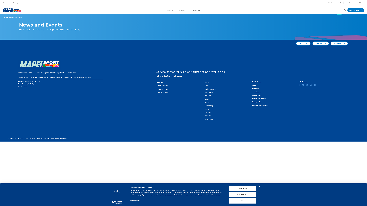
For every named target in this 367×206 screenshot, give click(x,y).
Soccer (207, 86)
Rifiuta (243, 201)
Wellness (208, 116)
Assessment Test (162, 89)
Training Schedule (162, 92)
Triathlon (208, 112)
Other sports (209, 119)
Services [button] (182, 10)
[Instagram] (311, 85)
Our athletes (349, 3)
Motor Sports (209, 92)
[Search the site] (345, 10)
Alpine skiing (209, 106)
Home (6, 17)
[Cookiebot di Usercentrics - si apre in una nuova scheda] (117, 202)
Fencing (207, 102)
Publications (196, 10)
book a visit (354, 10)
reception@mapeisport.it (58, 139)
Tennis (207, 109)
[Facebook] (300, 85)
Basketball (208, 96)
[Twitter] (308, 85)
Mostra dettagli (135, 200)
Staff (329, 3)
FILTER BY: (338, 43)
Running (207, 99)
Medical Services (162, 86)
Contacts (338, 3)
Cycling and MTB (210, 89)
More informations (169, 76)
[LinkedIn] (315, 85)
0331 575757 (31, 139)
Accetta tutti (243, 188)
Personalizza (241, 195)
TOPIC (301, 43)
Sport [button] (169, 10)
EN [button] (360, 3)
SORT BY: (319, 43)
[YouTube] (304, 85)
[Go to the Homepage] (46, 10)
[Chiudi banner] (259, 186)
